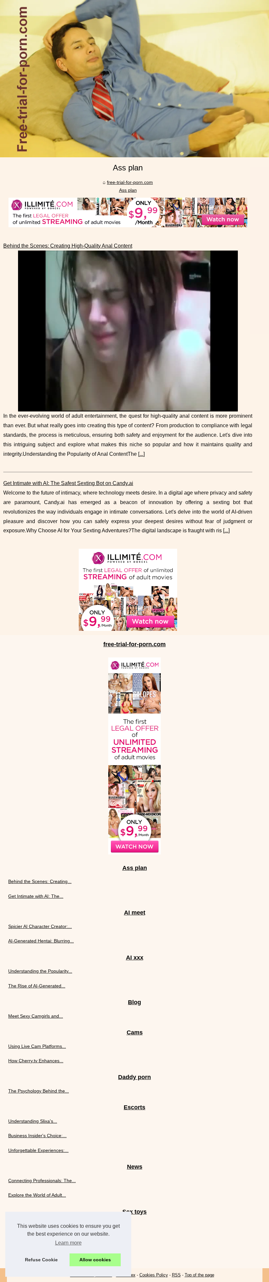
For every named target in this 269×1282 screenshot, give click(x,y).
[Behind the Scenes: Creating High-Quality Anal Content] (127, 331)
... (141, 454)
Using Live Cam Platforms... (37, 1046)
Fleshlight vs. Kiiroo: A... (33, 1254)
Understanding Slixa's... (32, 1121)
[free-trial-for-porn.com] (134, 78)
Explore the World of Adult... (37, 1195)
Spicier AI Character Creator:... (40, 926)
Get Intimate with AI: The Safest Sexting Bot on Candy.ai (68, 483)
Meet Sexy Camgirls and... (35, 1016)
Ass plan (128, 190)
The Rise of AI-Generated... (36, 985)
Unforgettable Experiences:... (38, 1150)
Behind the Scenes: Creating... (40, 881)
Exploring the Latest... (30, 1225)
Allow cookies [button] (95, 1259)
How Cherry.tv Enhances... (35, 1060)
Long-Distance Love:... (31, 1240)
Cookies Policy (153, 1274)
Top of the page (199, 1274)
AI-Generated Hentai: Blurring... (41, 940)
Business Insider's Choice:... (37, 1135)
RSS (176, 1274)
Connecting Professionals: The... (42, 1180)
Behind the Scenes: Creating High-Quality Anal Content (67, 246)
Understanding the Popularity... (40, 971)
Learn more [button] (68, 1243)
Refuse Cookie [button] (41, 1259)
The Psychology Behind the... (38, 1091)
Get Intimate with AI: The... (35, 896)
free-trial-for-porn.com (130, 182)
